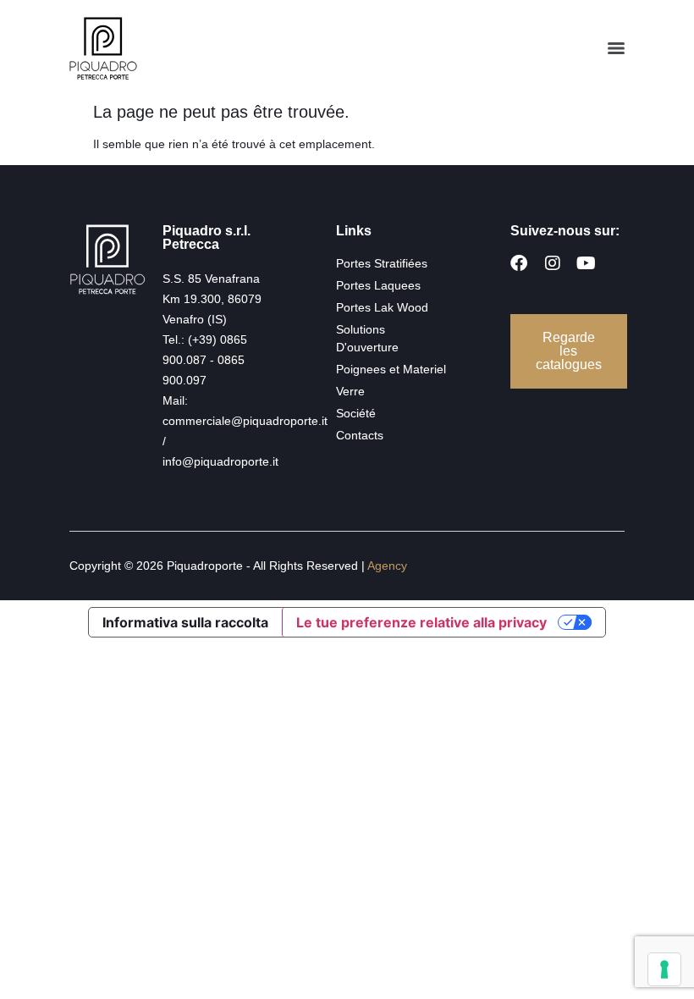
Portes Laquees (378, 285)
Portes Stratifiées (381, 263)
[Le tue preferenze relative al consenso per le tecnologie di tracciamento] (664, 969)
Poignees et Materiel (391, 369)
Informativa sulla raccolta (185, 622)
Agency (387, 565)
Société (356, 413)
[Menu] (616, 48)
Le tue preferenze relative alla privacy (421, 622)
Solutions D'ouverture (367, 338)
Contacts (359, 435)
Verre (350, 391)
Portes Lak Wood (382, 307)
